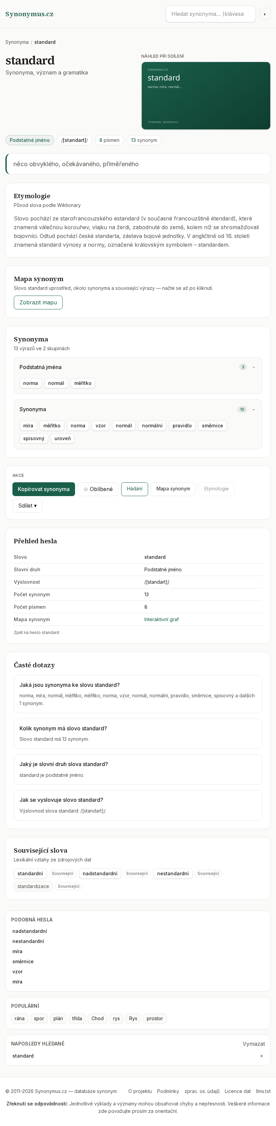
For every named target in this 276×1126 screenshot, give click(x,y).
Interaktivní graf (161, 619)
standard (23, 1056)
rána (20, 1018)
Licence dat (238, 1091)
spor (39, 1018)
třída (77, 1018)
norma (30, 383)
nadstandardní (100, 873)
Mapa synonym (173, 488)
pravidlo (182, 425)
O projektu (140, 1091)
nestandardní (173, 873)
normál (56, 383)
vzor (101, 425)
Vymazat (254, 1043)
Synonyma (17, 42)
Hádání (134, 488)
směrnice (212, 425)
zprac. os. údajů (201, 1091)
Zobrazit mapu (38, 302)
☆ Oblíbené (98, 489)
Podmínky (168, 1091)
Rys (133, 1018)
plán (58, 1018)
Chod (98, 1018)
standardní (30, 873)
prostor (155, 1018)
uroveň (63, 438)
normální (152, 425)
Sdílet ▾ (27, 505)
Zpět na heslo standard (36, 632)
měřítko (83, 383)
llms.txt (263, 1091)
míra (28, 425)
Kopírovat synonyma (44, 489)
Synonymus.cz (29, 14)
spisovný (33, 438)
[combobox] (211, 13)
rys (116, 1018)
